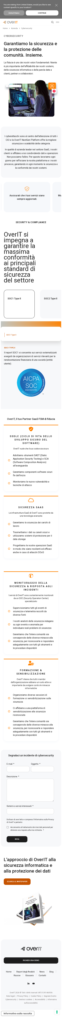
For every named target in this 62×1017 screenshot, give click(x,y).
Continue (42, 13)
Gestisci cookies (25, 1000)
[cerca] (52, 22)
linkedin (28, 983)
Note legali (10, 996)
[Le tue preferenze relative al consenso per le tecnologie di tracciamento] (57, 1012)
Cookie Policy (36, 996)
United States (14, 13)
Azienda (14, 28)
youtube (33, 983)
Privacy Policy (22, 996)
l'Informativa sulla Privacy (43, 820)
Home (5, 28)
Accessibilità (40, 1000)
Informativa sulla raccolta (18, 1013)
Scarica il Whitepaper (17, 882)
